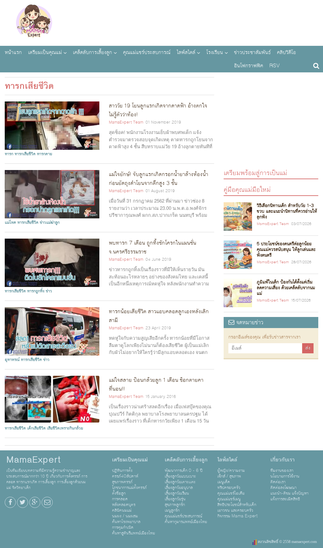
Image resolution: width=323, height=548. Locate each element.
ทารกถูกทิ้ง (35, 291)
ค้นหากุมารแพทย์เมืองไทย (186, 522)
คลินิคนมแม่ (122, 510)
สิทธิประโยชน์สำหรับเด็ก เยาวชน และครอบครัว (236, 507)
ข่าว (49, 291)
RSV (274, 66)
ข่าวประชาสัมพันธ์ (252, 52)
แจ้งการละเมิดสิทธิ (285, 499)
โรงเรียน (214, 52)
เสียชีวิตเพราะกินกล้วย (65, 428)
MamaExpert (34, 22)
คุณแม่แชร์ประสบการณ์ (146, 52)
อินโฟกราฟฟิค (248, 66)
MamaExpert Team (126, 122)
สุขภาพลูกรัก (175, 505)
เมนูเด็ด (223, 482)
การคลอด (120, 499)
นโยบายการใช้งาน (284, 476)
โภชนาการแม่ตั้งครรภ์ (129, 487)
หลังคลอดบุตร (123, 505)
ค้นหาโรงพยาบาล (126, 522)
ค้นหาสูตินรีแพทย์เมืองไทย (133, 533)
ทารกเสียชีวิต (25, 153)
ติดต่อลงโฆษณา (283, 487)
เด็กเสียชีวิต (36, 428)
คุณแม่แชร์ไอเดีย (230, 493)
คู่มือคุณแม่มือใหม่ (247, 189)
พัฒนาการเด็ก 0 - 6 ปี (184, 470)
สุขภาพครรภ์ (122, 482)
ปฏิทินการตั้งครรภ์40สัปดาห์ (125, 473)
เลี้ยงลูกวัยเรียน (177, 493)
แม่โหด (10, 222)
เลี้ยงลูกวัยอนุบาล (179, 487)
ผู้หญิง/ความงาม (231, 470)
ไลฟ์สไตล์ (186, 52)
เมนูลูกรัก (172, 510)
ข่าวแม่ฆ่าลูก (50, 222)
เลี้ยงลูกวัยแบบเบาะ (180, 476)
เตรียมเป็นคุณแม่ (45, 52)
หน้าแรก (13, 52)
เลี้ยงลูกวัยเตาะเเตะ (180, 482)
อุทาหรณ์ (12, 359)
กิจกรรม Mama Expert (237, 516)
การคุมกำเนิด (122, 527)
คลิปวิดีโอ (286, 52)
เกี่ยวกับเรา (282, 460)
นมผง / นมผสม (125, 516)
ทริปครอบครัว (228, 487)
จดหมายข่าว (248, 322)
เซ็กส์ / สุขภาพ (229, 476)
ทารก (9, 153)
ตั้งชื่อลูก (119, 493)
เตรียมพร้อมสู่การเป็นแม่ (255, 173)
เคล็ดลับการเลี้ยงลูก (92, 52)
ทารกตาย (44, 153)
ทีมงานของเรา (281, 470)
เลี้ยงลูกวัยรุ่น (175, 499)
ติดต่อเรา (277, 482)
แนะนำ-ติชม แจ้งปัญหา (289, 493)
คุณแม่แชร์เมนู (229, 499)
